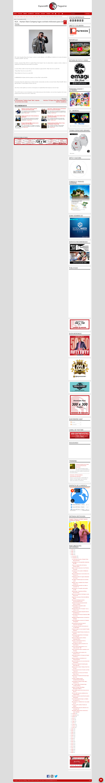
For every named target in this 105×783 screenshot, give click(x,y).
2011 (72, 746)
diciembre (74, 556)
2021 (72, 730)
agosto (73, 716)
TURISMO (48, 13)
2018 (72, 735)
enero (73, 727)
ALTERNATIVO (31, 13)
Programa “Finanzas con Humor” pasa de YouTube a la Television (78, 520)
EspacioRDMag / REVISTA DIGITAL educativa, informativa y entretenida (35, 780)
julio (73, 718)
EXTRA (15, 13)
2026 (72, 549)
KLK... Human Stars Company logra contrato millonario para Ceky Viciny (39, 23)
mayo (73, 721)
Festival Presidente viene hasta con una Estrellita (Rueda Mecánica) (82, 466)
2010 (72, 747)
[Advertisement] (79, 293)
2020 (72, 732)
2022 (72, 729)
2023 (72, 554)
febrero (73, 725)
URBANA (25, 13)
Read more (26, 112)
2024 (72, 553)
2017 (72, 736)
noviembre (74, 557)
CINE (52, 13)
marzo (73, 724)
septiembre (74, 715)
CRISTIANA (37, 13)
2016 (72, 738)
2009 (72, 749)
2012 (72, 744)
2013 (72, 743)
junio (73, 719)
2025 (72, 551)
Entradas (73, 422)
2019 (72, 733)
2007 (72, 752)
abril (73, 722)
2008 (72, 750)
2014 (72, 741)
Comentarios (74, 424)
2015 (72, 740)
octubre (74, 713)
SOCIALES (43, 13)
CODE (90, 780)
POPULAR (20, 13)
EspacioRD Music (73, 511)
